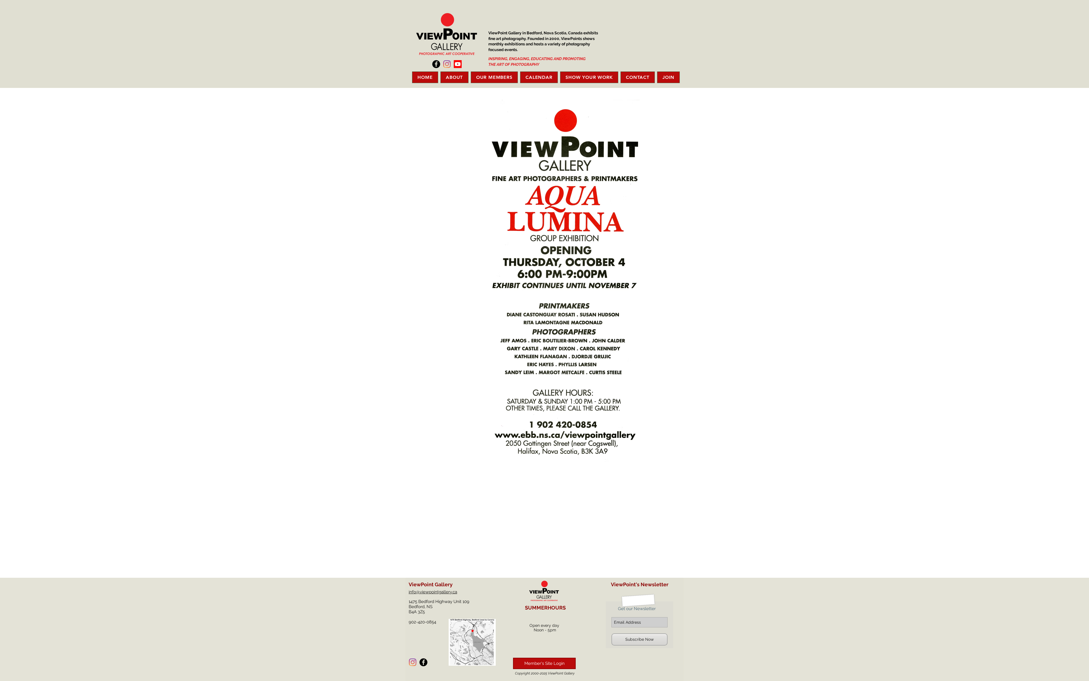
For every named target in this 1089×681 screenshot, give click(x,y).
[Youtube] (458, 64)
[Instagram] (447, 64)
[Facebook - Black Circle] (436, 64)
